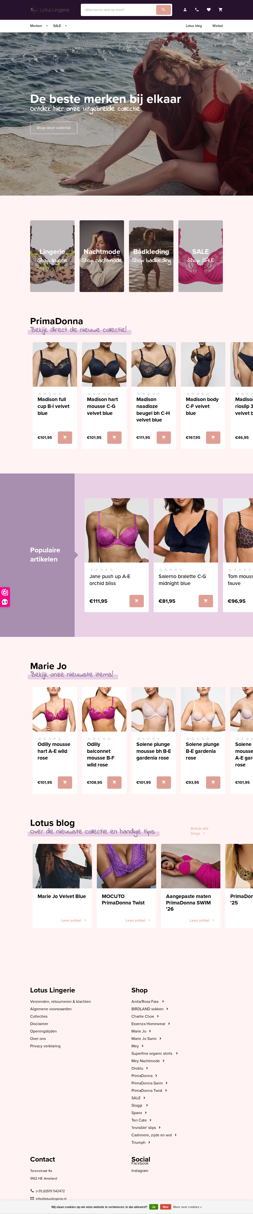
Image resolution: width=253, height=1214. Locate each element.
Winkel (217, 26)
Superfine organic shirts (152, 1053)
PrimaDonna (141, 1075)
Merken (36, 26)
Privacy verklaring (45, 1046)
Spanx (136, 1112)
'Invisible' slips (143, 1127)
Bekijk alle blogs (200, 831)
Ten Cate (139, 1120)
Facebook (139, 1163)
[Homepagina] (50, 10)
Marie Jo (138, 1031)
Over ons (38, 1038)
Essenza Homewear (148, 1023)
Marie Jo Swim (144, 1038)
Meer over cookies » (187, 1207)
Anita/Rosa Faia (145, 1001)
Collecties (38, 1016)
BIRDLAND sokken (147, 1009)
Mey (135, 1046)
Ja (153, 1207)
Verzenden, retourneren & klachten (60, 1001)
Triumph (138, 1142)
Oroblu (137, 1068)
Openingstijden (43, 1031)
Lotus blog (194, 26)
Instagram (139, 1170)
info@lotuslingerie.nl (51, 1199)
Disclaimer (39, 1023)
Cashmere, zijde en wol (151, 1135)
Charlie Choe (142, 1016)
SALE (57, 26)
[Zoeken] (163, 10)
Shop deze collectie (54, 127)
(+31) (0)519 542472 (50, 1191)
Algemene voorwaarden (51, 1009)
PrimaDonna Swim (147, 1083)
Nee (166, 1207)
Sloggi (137, 1105)
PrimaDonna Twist (146, 1090)
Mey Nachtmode (145, 1060)
